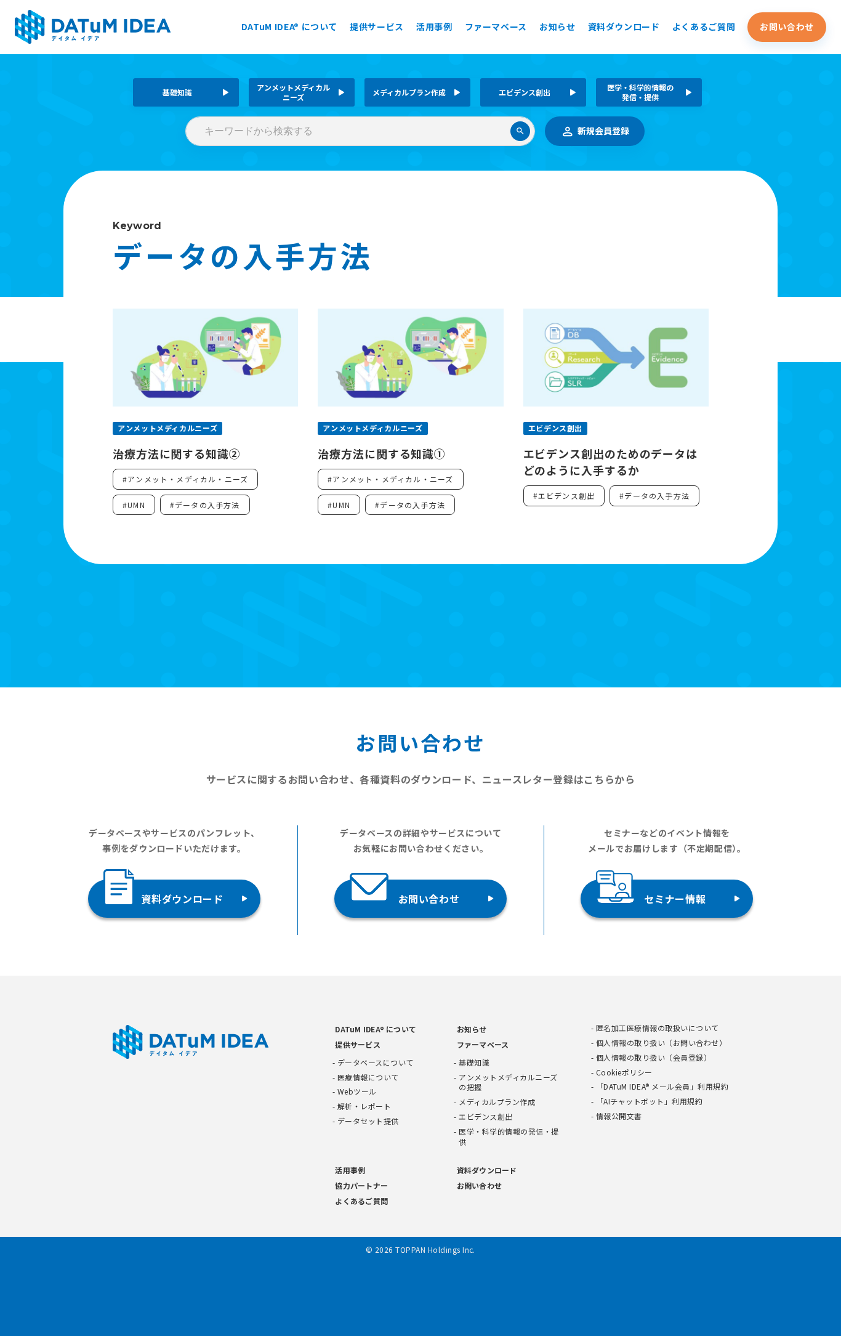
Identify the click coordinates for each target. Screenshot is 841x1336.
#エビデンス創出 (564, 495)
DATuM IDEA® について (289, 26)
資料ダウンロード (624, 26)
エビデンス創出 (524, 92)
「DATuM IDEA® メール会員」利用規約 (662, 1086)
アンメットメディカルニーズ (293, 92)
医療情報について (368, 1077)
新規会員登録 (603, 130)
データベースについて (375, 1062)
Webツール (357, 1091)
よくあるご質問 (703, 26)
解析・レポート (364, 1106)
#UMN (134, 505)
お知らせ (557, 26)
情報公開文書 (619, 1116)
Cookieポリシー (624, 1072)
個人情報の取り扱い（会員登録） (653, 1058)
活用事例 (434, 26)
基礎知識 (177, 92)
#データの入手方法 (205, 505)
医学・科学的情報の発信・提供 (640, 92)
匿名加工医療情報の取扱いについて (657, 1028)
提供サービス (377, 26)
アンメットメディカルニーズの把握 (508, 1082)
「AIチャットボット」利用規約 (649, 1101)
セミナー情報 (675, 898)
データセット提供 (368, 1121)
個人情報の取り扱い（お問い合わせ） (661, 1043)
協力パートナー (361, 1185)
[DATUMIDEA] (93, 27)
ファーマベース (496, 26)
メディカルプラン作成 (409, 92)
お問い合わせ (787, 26)
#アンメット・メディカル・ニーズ (185, 479)
